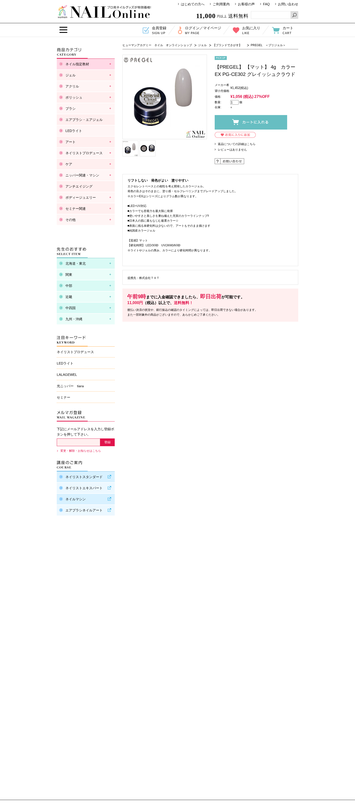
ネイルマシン (75, 499)
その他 (70, 220)
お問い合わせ (288, 4)
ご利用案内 (221, 4)
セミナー (63, 397)
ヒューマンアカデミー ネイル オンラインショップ (104, 11)
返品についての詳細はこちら (237, 144)
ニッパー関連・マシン (82, 175)
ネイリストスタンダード (84, 477)
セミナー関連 (75, 209)
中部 (68, 286)
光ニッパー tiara (70, 386)
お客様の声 (246, 4)
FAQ (266, 4)
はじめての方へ (193, 4)
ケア (68, 164)
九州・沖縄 (73, 319)
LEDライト (73, 131)
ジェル (202, 45)
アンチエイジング (78, 186)
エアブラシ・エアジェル (84, 120)
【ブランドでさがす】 (229, 45)
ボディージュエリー (80, 197)
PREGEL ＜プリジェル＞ (268, 45)
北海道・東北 (75, 263)
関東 (68, 275)
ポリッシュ (73, 97)
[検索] (294, 15)
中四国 (70, 308)
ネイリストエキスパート (84, 488)
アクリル (72, 86)
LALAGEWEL (67, 375)
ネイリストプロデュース (84, 153)
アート (70, 142)
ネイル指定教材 (77, 64)
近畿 (68, 297)
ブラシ (70, 108)
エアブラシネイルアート (84, 510)
